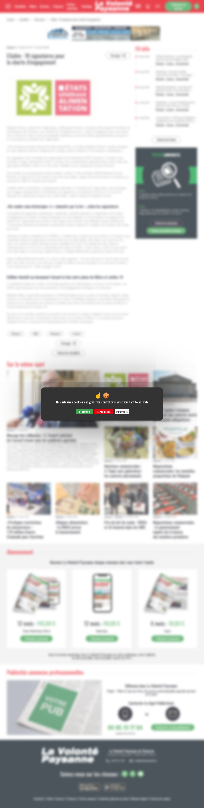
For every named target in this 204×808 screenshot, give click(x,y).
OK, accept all (84, 412)
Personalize (121, 412)
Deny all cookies (104, 412)
